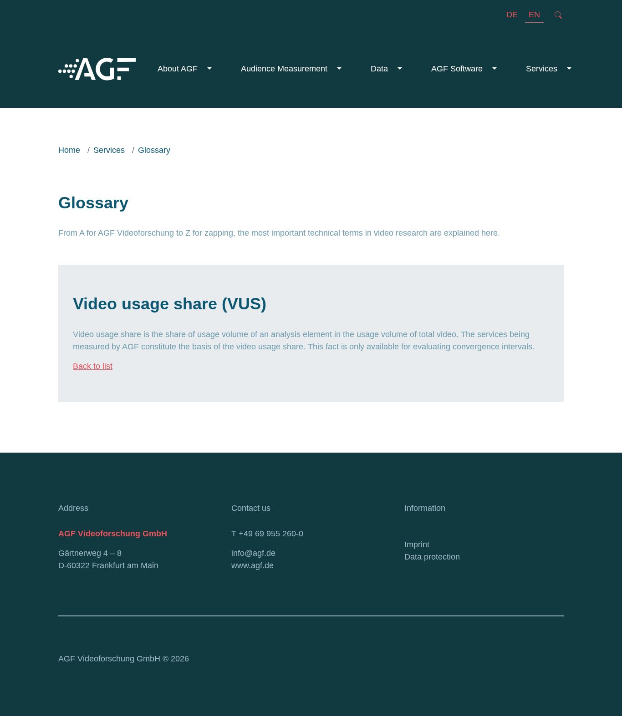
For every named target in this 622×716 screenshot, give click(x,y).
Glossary (154, 150)
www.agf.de (252, 565)
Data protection (432, 556)
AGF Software (458, 68)
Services (543, 68)
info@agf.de (253, 553)
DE (512, 14)
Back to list (92, 366)
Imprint (416, 544)
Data (380, 68)
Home (69, 150)
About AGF (179, 68)
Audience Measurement (285, 68)
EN (534, 14)
